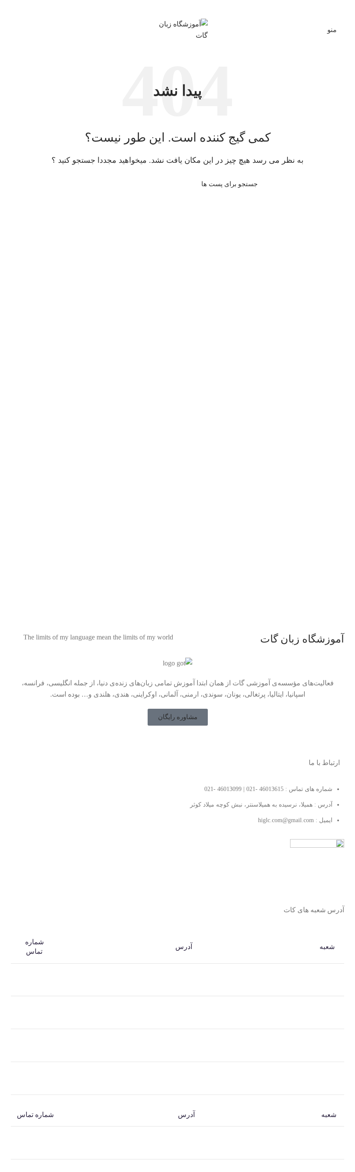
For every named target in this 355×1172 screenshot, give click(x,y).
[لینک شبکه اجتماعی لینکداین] (182, 8)
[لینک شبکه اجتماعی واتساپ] (173, 8)
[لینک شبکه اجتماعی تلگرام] (163, 8)
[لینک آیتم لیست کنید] (177, 809)
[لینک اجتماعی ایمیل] (192, 8)
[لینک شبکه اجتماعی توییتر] (183, 742)
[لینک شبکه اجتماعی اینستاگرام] (172, 742)
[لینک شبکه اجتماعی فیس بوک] (194, 742)
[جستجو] (102, 184)
